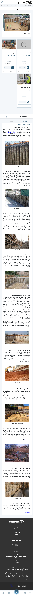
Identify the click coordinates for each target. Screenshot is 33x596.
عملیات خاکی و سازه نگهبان (23, 5)
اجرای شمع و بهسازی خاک (12, 5)
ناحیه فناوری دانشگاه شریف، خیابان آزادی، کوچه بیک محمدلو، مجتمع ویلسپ (16, 557)
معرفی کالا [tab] (24, 121)
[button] (28, 67)
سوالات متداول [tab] (9, 121)
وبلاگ (16, 534)
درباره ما (16, 531)
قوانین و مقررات (16, 532)
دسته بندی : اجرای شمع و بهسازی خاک (24, 124)
